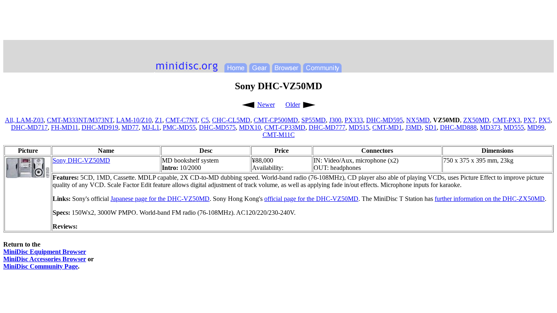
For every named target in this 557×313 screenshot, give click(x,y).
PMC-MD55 (179, 127)
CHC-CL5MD (231, 120)
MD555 (514, 127)
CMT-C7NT (182, 120)
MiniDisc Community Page (40, 266)
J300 (335, 120)
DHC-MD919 (100, 127)
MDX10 (250, 127)
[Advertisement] (278, 21)
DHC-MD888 (458, 127)
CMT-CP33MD (284, 127)
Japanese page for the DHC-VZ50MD (160, 198)
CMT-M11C (279, 134)
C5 (205, 120)
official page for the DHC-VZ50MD (311, 198)
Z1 (158, 120)
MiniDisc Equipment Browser (44, 251)
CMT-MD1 (387, 127)
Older (292, 104)
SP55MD (313, 120)
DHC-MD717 (29, 127)
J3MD (413, 127)
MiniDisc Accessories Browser (44, 259)
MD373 (490, 127)
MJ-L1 (150, 127)
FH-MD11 (64, 127)
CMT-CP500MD (276, 120)
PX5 (544, 120)
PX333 (354, 120)
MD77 (130, 127)
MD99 (535, 127)
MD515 (359, 127)
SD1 (431, 127)
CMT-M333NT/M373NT (80, 120)
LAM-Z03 (30, 120)
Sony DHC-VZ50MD (81, 160)
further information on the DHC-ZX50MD (490, 198)
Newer (266, 104)
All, (10, 120)
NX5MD (418, 120)
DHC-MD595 (384, 120)
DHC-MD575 (217, 127)
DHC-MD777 (327, 127)
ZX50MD (476, 120)
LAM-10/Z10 (134, 120)
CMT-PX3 (506, 120)
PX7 (529, 120)
